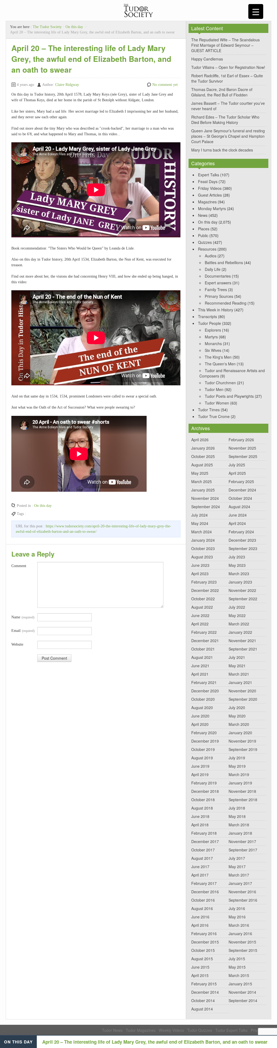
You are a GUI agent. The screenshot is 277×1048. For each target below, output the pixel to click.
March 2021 (239, 674)
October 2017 (203, 849)
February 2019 (204, 783)
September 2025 (243, 456)
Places (203, 228)
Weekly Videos (171, 1030)
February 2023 (204, 582)
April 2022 (200, 623)
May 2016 (237, 916)
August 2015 (202, 958)
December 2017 (205, 841)
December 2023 (242, 540)
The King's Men (218, 357)
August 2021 (202, 657)
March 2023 (239, 573)
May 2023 (237, 565)
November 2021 (242, 640)
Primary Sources (219, 296)
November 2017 (242, 841)
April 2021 (200, 674)
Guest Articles (210, 195)
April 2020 (200, 724)
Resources (207, 249)
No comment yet (165, 85)
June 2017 (200, 866)
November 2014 (242, 992)
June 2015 (200, 967)
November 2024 (205, 498)
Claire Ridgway (67, 85)
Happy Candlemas (207, 59)
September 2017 (243, 849)
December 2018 (205, 791)
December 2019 (205, 741)
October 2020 (203, 699)
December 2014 (205, 992)
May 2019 (237, 766)
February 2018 (204, 833)
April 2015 (200, 975)
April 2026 (200, 439)
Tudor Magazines (141, 1030)
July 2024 (199, 515)
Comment (18, 566)
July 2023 (237, 557)
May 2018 (237, 816)
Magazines (207, 201)
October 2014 (203, 1000)
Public (203, 235)
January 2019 (240, 783)
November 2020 (242, 690)
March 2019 (239, 774)
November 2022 (242, 590)
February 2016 (204, 933)
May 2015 (237, 967)
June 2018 (200, 816)
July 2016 (237, 908)
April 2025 (237, 473)
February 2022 (204, 632)
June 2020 (200, 716)
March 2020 (239, 724)
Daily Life (212, 269)
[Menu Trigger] (255, 11)
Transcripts (207, 316)
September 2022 (243, 598)
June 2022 (200, 615)
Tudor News (112, 1030)
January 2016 (240, 933)
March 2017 (239, 875)
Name (22, 617)
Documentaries (218, 276)
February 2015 (204, 983)
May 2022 (237, 615)
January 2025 (203, 490)
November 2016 (242, 891)
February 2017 (204, 883)
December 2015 (205, 942)
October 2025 (203, 456)
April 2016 (200, 925)
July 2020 (237, 707)
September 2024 (205, 506)
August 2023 (202, 557)
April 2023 (200, 573)
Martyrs (211, 336)
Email (23, 631)
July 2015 (237, 958)
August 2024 (239, 506)
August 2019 (202, 757)
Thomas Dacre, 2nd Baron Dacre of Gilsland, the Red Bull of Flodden (221, 92)
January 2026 (203, 448)
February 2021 (204, 682)
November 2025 (242, 448)
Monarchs (213, 343)
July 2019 (237, 757)
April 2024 (237, 523)
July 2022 (237, 607)
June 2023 (200, 565)
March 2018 (239, 824)
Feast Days (207, 181)
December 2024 (242, 490)
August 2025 (202, 464)
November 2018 (242, 791)
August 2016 (202, 908)
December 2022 (205, 590)
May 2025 (199, 473)
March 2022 (239, 623)
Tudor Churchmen (220, 382)
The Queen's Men (220, 363)
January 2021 (240, 682)
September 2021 (243, 649)
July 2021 (237, 657)
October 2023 (203, 548)
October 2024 (240, 498)
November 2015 (242, 942)
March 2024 (201, 531)
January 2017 (240, 883)
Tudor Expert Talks (231, 1030)
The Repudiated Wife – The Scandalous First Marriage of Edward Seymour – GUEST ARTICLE (225, 45)
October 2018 (203, 799)
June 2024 (238, 515)
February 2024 (241, 531)
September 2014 (243, 1000)
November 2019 (242, 741)
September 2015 (243, 950)
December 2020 (205, 690)
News (202, 215)
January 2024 (203, 540)
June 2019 (200, 766)
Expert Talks (208, 174)
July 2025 (237, 464)
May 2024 (199, 523)
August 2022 (202, 607)
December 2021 (205, 640)
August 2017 (202, 858)
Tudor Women (217, 403)
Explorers (213, 330)
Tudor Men (214, 389)
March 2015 (239, 975)
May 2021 (237, 665)
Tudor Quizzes (199, 1030)
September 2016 (243, 900)
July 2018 (237, 808)
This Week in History (215, 309)
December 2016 (205, 891)
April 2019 (200, 774)
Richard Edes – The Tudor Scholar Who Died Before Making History (225, 119)
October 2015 (203, 950)
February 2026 (241, 439)
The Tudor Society (47, 27)
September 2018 (243, 799)
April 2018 (200, 824)
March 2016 (239, 925)
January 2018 (240, 833)
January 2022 (240, 632)
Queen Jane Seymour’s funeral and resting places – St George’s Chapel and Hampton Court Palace (228, 136)
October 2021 (203, 649)
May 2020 (237, 716)
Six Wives (213, 350)
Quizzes (205, 242)
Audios (210, 255)
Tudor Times (209, 409)
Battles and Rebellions (224, 262)
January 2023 (240, 582)
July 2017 (237, 858)
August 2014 (202, 1009)
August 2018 (202, 808)
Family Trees (216, 289)
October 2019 (203, 749)
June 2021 (200, 665)
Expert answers (218, 282)
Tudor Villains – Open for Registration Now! (228, 67)
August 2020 (202, 707)
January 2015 (240, 983)
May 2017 (237, 866)
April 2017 (200, 875)
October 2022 (203, 598)
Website (17, 644)
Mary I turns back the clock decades (222, 150)
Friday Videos (210, 188)
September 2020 (243, 699)
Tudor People (209, 323)
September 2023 (243, 548)
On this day (74, 27)
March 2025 (201, 481)
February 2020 (204, 732)
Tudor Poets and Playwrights (229, 396)
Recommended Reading (225, 303)
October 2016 (203, 900)
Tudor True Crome (214, 416)
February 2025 (241, 481)
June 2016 (200, 916)
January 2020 (240, 732)
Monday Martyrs (212, 208)
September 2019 (243, 749)
